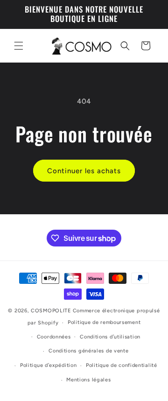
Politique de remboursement (104, 322)
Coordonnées (54, 337)
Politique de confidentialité (121, 365)
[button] (18, 45)
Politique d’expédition (48, 365)
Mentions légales (88, 380)
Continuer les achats (84, 171)
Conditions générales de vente (88, 351)
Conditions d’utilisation (110, 337)
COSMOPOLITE (51, 311)
